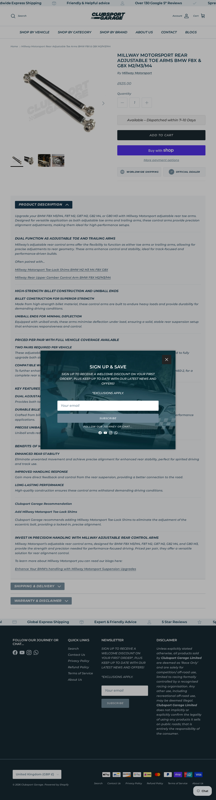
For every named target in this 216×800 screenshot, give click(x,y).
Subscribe (108, 418)
